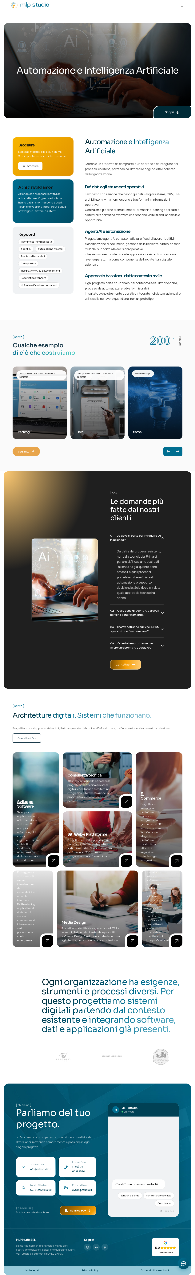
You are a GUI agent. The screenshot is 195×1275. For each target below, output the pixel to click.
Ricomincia (168, 1210)
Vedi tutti (23, 451)
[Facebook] (104, 1247)
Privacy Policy (90, 1270)
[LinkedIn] (96, 1247)
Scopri (169, 112)
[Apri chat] (183, 1263)
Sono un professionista (158, 1195)
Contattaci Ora (27, 738)
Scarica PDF (78, 1210)
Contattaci (123, 664)
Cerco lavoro (164, 1203)
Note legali (32, 1270)
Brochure (33, 166)
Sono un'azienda (130, 1195)
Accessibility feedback (155, 1270)
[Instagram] (87, 1247)
